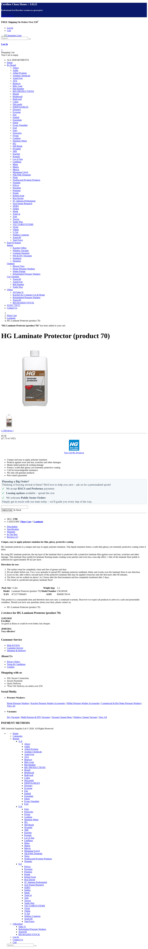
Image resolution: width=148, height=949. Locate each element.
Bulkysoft (17, 99)
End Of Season (14, 242)
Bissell (16, 94)
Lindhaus (17, 162)
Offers (10, 289)
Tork (15, 216)
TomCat (16, 214)
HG (14, 143)
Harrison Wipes (20, 141)
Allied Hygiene (20, 73)
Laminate (11, 318)
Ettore (15, 122)
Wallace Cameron (21, 235)
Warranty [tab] (11, 532)
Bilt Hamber (18, 88)
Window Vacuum (21, 250)
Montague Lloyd (20, 172)
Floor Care (12, 315)
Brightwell (17, 96)
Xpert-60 (17, 237)
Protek (16, 193)
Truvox (16, 219)
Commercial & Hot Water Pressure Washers (121, 703)
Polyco (16, 185)
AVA (15, 81)
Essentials (17, 120)
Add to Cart (7, 510)
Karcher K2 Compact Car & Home (29, 295)
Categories (17, 736)
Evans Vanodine (20, 125)
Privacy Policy (13, 661)
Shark (15, 211)
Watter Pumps (19, 271)
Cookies (10, 667)
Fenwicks (17, 133)
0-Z (20, 864)
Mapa (15, 164)
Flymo (16, 135)
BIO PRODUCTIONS (23, 91)
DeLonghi (17, 104)
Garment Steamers (21, 253)
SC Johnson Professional (24, 201)
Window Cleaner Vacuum (85, 717)
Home (10, 62)
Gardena (17, 138)
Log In (10, 28)
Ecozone (17, 112)
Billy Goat (17, 86)
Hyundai (17, 148)
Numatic (17, 182)
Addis (15, 70)
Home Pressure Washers (24, 269)
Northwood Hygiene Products (26, 180)
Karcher (16, 154)
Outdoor (11, 263)
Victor (15, 227)
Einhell (16, 117)
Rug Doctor (18, 198)
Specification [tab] (13, 529)
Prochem (17, 188)
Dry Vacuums (13, 717)
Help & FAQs (13, 645)
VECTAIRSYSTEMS (23, 224)
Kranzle (16, 156)
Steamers (17, 261)
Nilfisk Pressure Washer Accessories (83, 703)
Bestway (17, 83)
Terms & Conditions (16, 664)
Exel (15, 128)
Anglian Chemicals (21, 75)
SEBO (16, 206)
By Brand (11, 65)
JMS (15, 151)
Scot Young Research (22, 203)
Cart (9, 30)
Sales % (22, 926)
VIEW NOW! (7, 16)
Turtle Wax (18, 222)
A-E (20, 741)
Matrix (16, 167)
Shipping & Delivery (16, 650)
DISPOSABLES (20, 107)
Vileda (16, 229)
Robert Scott (18, 195)
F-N (20, 806)
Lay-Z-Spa (18, 159)
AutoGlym (18, 78)
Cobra (15, 101)
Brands (16, 738)
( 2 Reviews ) (7, 430)
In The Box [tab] (12, 534)
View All (11, 706)
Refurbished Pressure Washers (26, 274)
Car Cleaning (13, 276)
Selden (16, 208)
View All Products (74, 452)
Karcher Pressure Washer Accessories (48, 703)
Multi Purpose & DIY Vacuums (35, 717)
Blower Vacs (18, 266)
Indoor (10, 245)
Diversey (17, 109)
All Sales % (18, 292)
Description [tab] (12, 526)
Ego (14, 115)
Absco (16, 68)
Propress (17, 190)
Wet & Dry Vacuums (22, 255)
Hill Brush (17, 146)
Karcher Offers (19, 248)
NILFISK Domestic (22, 175)
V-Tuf (15, 232)
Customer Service (15, 648)
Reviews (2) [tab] (12, 537)
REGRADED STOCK (23, 302)
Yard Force (18, 240)
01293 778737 (13, 305)
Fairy (15, 130)
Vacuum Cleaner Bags (61, 717)
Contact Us (12, 308)
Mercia (16, 169)
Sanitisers (17, 258)
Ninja (15, 177)
